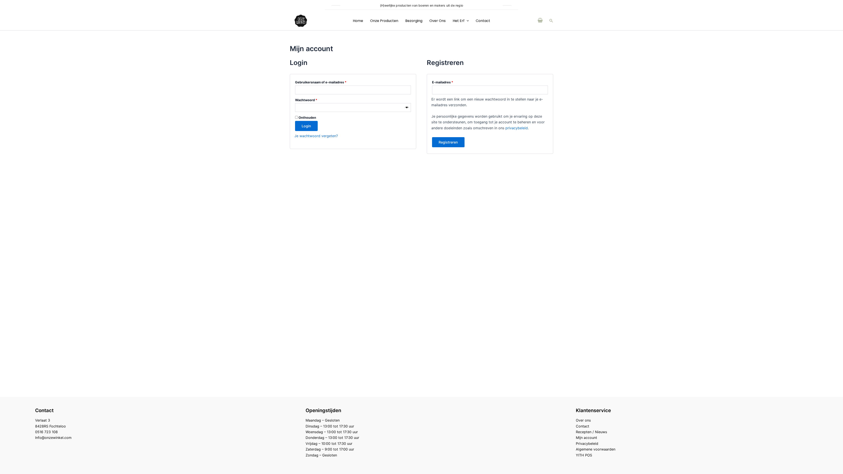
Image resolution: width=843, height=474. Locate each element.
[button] (551, 20)
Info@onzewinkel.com (53, 437)
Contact (483, 20)
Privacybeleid (587, 443)
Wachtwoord (311, 99)
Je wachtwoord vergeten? (316, 136)
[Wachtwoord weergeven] (407, 108)
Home (358, 20)
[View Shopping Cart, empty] (540, 20)
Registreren (448, 142)
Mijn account (586, 437)
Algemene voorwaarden (595, 449)
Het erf (459, 20)
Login (306, 126)
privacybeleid (516, 128)
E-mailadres (448, 81)
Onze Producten (384, 20)
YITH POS (584, 455)
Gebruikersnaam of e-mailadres (326, 81)
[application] (467, 20)
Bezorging (413, 20)
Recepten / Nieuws (591, 432)
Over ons (437, 20)
